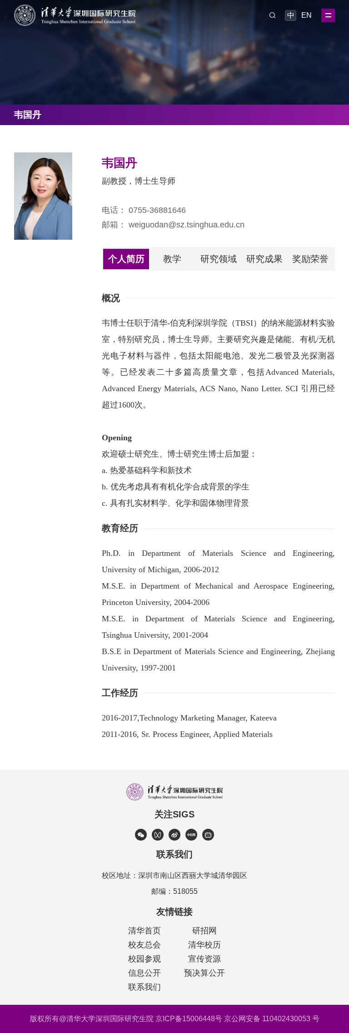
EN (305, 15)
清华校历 (204, 944)
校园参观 (144, 958)
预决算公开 (204, 973)
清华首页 (144, 930)
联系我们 (144, 987)
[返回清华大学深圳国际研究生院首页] (74, 7)
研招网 (204, 930)
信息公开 (144, 973)
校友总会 (144, 944)
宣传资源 (204, 958)
